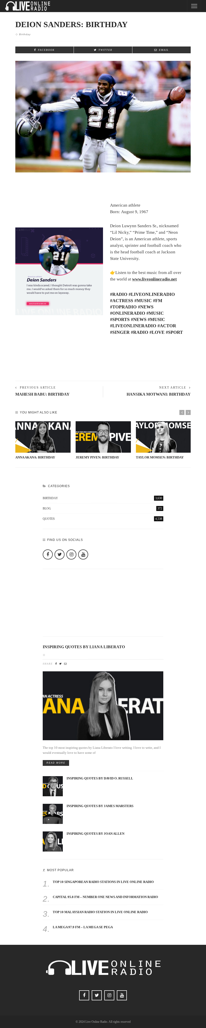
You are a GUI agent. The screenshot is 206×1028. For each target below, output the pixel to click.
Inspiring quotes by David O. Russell (100, 778)
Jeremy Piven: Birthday (97, 457)
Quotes (102, 519)
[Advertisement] (103, 363)
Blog (102, 508)
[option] (43, 440)
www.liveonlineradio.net (154, 279)
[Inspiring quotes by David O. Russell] (53, 785)
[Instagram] (71, 554)
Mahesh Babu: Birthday (42, 394)
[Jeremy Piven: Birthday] (103, 437)
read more (55, 763)
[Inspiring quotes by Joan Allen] (53, 841)
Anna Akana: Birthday (35, 457)
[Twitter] (60, 554)
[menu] (194, 6)
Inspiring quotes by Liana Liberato (84, 647)
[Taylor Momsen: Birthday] (163, 437)
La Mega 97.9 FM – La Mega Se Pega (83, 927)
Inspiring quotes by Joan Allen (95, 833)
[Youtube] (83, 554)
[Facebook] (48, 554)
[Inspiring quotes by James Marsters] (53, 813)
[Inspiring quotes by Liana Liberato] (103, 705)
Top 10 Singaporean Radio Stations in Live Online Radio (103, 882)
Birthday (25, 34)
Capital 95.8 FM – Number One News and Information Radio (105, 897)
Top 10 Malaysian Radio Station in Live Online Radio (100, 912)
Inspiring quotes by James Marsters (100, 806)
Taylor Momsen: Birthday (160, 457)
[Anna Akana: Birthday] (43, 437)
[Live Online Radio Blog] (27, 5)
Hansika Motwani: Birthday (159, 394)
